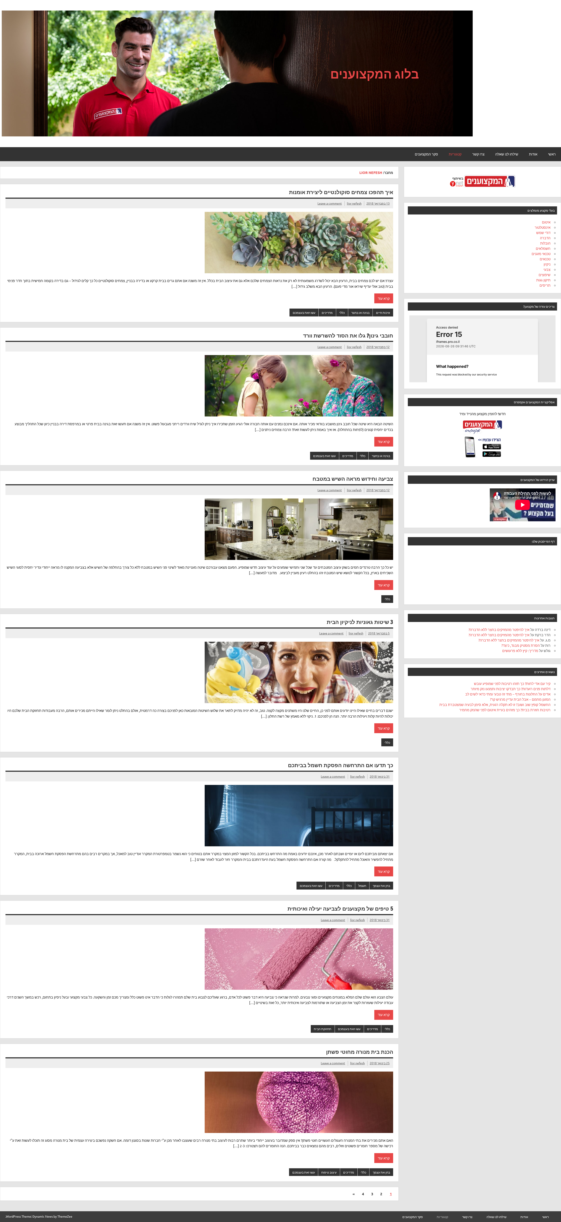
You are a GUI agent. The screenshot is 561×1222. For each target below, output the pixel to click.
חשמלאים (543, 248)
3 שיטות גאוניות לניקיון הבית (360, 622)
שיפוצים (544, 274)
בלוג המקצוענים (374, 73)
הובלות (545, 243)
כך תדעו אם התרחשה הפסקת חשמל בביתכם (340, 765)
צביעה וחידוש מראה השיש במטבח (352, 478)
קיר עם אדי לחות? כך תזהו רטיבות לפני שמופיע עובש (512, 683)
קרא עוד (384, 298)
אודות (533, 154)
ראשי (552, 154)
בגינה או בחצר (360, 312)
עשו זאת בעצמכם (304, 312)
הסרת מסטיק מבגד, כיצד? (520, 645)
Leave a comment (330, 203)
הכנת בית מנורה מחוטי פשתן (359, 1052)
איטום (546, 222)
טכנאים (545, 259)
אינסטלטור (542, 227)
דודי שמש (543, 232)
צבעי (546, 269)
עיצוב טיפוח (329, 1172)
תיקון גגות (543, 280)
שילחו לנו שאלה (506, 154)
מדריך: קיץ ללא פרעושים (520, 650)
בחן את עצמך (381, 886)
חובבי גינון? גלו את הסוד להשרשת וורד (348, 335)
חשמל (362, 886)
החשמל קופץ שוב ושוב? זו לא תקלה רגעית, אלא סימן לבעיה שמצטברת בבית (494, 704)
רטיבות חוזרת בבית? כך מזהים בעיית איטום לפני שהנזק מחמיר (504, 709)
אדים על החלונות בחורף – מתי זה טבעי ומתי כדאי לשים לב (507, 694)
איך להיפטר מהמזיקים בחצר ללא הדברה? (499, 629)
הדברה (545, 238)
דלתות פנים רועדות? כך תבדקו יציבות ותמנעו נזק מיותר (510, 688)
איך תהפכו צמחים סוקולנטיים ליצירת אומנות (341, 192)
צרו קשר (478, 154)
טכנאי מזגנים (541, 253)
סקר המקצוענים (426, 154)
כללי (342, 312)
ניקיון (547, 264)
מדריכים (327, 312)
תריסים (545, 285)
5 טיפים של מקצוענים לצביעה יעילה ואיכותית (340, 908)
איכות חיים (383, 312)
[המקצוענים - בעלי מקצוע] (482, 189)
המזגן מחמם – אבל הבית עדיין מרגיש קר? (520, 699)
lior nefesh (354, 203)
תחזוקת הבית (322, 1029)
